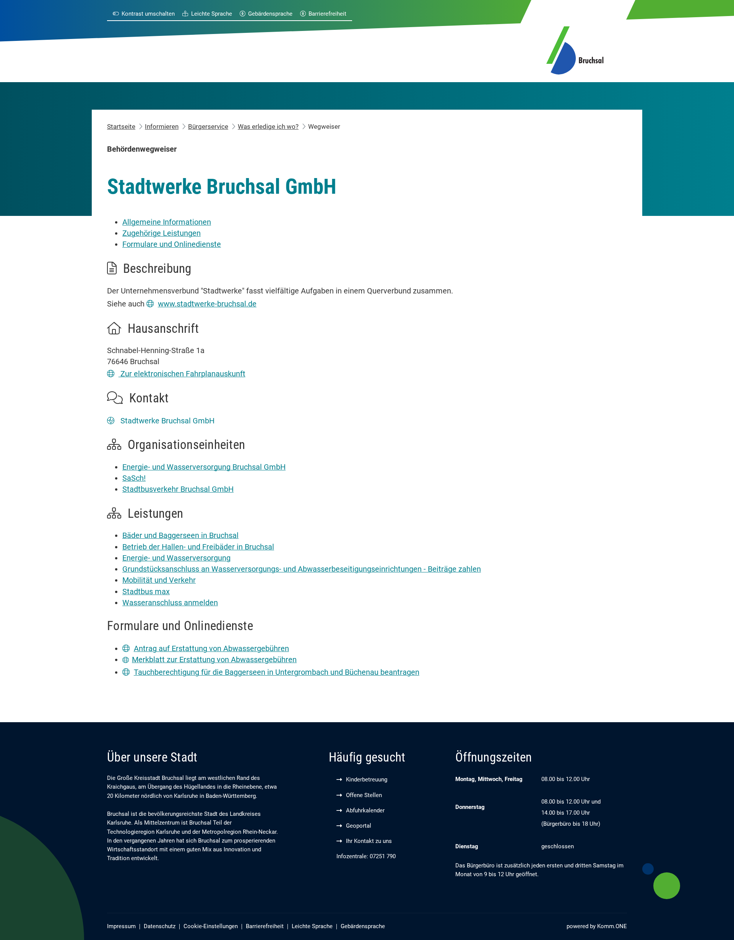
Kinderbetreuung (366, 779)
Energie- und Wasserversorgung (176, 558)
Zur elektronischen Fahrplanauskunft (182, 374)
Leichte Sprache (211, 14)
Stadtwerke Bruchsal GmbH (166, 421)
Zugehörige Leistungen (161, 233)
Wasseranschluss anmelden (170, 602)
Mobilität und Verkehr (159, 580)
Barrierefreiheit (327, 14)
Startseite (121, 126)
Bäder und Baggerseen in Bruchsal (180, 535)
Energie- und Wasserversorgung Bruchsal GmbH (204, 467)
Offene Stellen (364, 795)
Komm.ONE (612, 926)
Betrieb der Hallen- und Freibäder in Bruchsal (198, 547)
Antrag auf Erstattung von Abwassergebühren (211, 648)
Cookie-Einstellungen (211, 926)
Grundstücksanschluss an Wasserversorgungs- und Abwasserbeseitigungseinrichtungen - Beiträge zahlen (301, 569)
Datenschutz (159, 926)
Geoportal (358, 826)
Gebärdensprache (270, 14)
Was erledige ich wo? (268, 126)
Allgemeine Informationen (166, 222)
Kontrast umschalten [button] (148, 14)
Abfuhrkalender (365, 810)
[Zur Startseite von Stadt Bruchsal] (575, 49)
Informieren (162, 126)
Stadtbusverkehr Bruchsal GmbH (178, 489)
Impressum (121, 926)
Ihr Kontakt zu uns (369, 841)
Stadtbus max (146, 591)
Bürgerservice (208, 126)
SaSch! (134, 478)
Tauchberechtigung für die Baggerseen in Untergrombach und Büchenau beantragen (276, 672)
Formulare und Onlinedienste (171, 244)
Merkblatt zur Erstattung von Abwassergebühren (214, 659)
